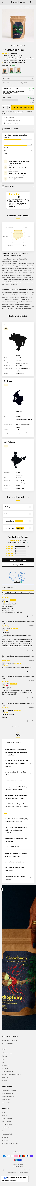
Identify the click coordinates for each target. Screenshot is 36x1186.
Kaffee (4, 1112)
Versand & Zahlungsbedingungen (11, 1074)
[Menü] (3, 2)
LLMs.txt (4, 1081)
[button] (5, 53)
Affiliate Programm (7, 1053)
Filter (3, 1131)
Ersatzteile (5, 1137)
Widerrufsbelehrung (7, 1071)
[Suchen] (33, 2)
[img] (6, 597)
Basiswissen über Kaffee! (9, 1090)
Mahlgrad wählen (8, 75)
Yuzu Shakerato (13, 521)
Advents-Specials (7, 1125)
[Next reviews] (28, 200)
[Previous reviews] (7, 200)
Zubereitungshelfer (7, 1134)
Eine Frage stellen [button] (18, 565)
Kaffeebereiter (6, 1128)
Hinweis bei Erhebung (9, 1180)
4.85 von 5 (23, 540)
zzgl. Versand (18, 111)
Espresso (4, 1115)
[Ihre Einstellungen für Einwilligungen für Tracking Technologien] (1, 889)
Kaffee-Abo (5, 1140)
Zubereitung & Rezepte (8, 1096)
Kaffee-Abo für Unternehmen (10, 1143)
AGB (3, 1062)
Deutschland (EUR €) (17, 1152)
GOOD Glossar (6, 1103)
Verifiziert (17, 582)
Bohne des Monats (7, 1118)
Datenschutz (5, 1065)
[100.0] (12, 576)
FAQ (3, 1059)
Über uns (4, 1056)
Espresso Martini (14, 528)
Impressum (5, 1077)
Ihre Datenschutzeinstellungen (16, 1177)
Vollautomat (8, 514)
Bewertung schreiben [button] (18, 560)
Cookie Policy (5, 1068)
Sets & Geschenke (7, 1121)
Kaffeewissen (6, 1099)
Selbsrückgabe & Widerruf (9, 1040)
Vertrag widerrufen (7, 1043)
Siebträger (8, 507)
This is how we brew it (8, 1093)
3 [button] (18, 727)
